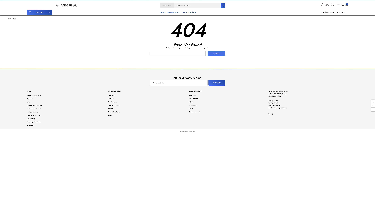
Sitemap (110, 115)
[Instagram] (273, 113)
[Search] (222, 5)
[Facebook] (269, 113)
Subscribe (217, 83)
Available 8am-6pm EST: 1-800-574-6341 (333, 12)
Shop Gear (39, 12)
